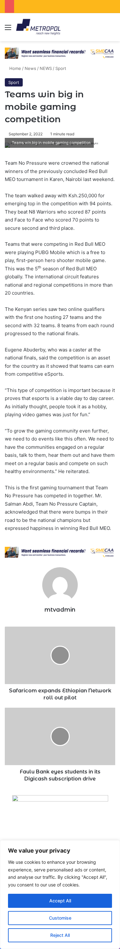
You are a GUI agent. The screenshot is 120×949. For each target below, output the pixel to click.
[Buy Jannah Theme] (60, 52)
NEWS (46, 68)
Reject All (60, 935)
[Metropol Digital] (38, 27)
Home (14, 68)
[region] (60, 894)
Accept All (60, 900)
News (30, 68)
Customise (60, 918)
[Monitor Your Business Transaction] (60, 551)
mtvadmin (60, 609)
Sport (60, 68)
